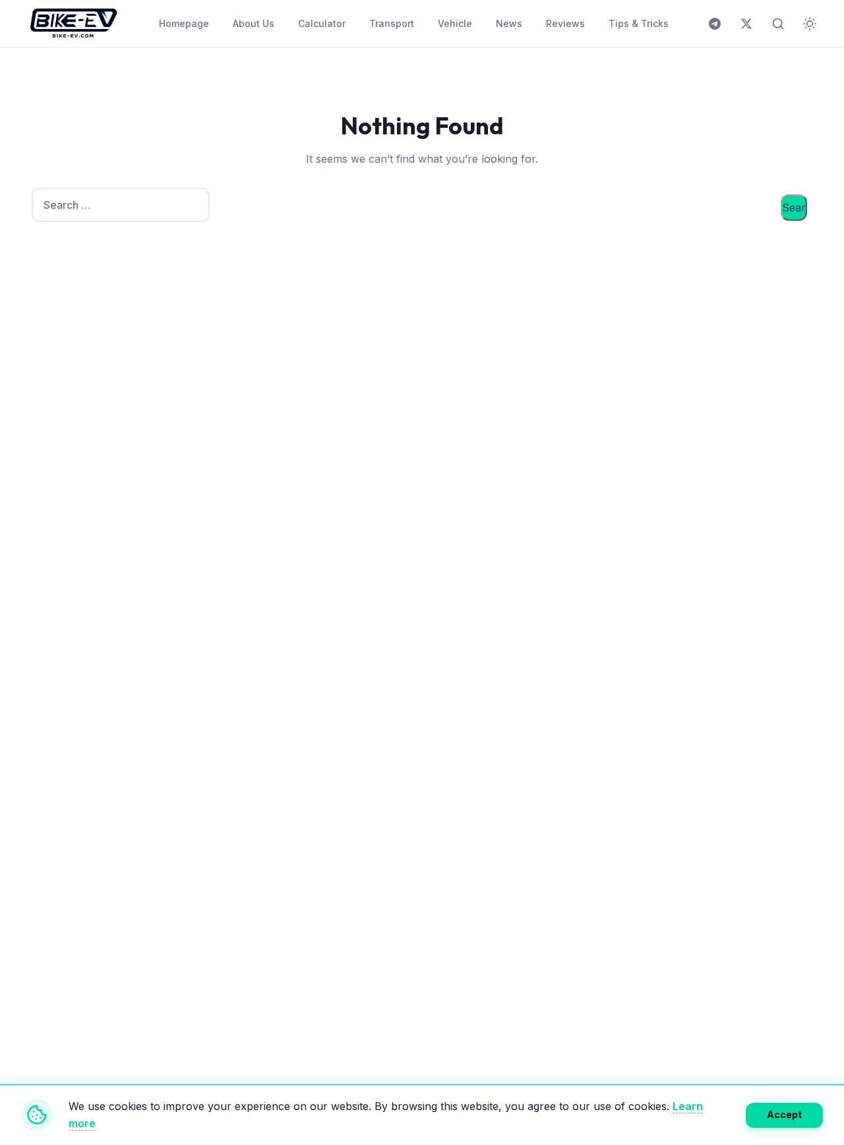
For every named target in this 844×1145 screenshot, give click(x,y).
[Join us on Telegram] (715, 24)
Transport (391, 23)
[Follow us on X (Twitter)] (746, 24)
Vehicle (455, 23)
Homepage (184, 23)
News (509, 23)
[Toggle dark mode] (810, 24)
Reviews (565, 23)
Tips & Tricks (639, 23)
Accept (784, 1114)
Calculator (322, 23)
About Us (253, 23)
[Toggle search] (778, 24)
